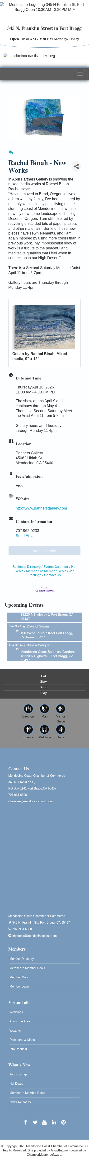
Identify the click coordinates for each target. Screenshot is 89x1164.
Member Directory (21, 959)
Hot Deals (16, 1083)
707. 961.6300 (21, 929)
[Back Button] (11, 153)
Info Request (18, 1049)
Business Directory (27, 566)
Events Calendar (55, 566)
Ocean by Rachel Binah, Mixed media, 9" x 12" (39, 356)
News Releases (20, 1102)
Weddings (16, 1012)
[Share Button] (76, 166)
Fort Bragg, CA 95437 (41, 922)
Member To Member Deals (46, 571)
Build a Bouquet (39, 642)
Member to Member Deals (27, 968)
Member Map (18, 977)
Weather (15, 1030)
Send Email (25, 536)
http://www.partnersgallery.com (41, 508)
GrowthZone (59, 1150)
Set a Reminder (44, 550)
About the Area (19, 1021)
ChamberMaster (38, 1154)
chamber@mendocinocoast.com (34, 936)
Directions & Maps (22, 1040)
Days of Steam (38, 623)
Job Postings (18, 1074)
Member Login (19, 986)
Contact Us (52, 575)
